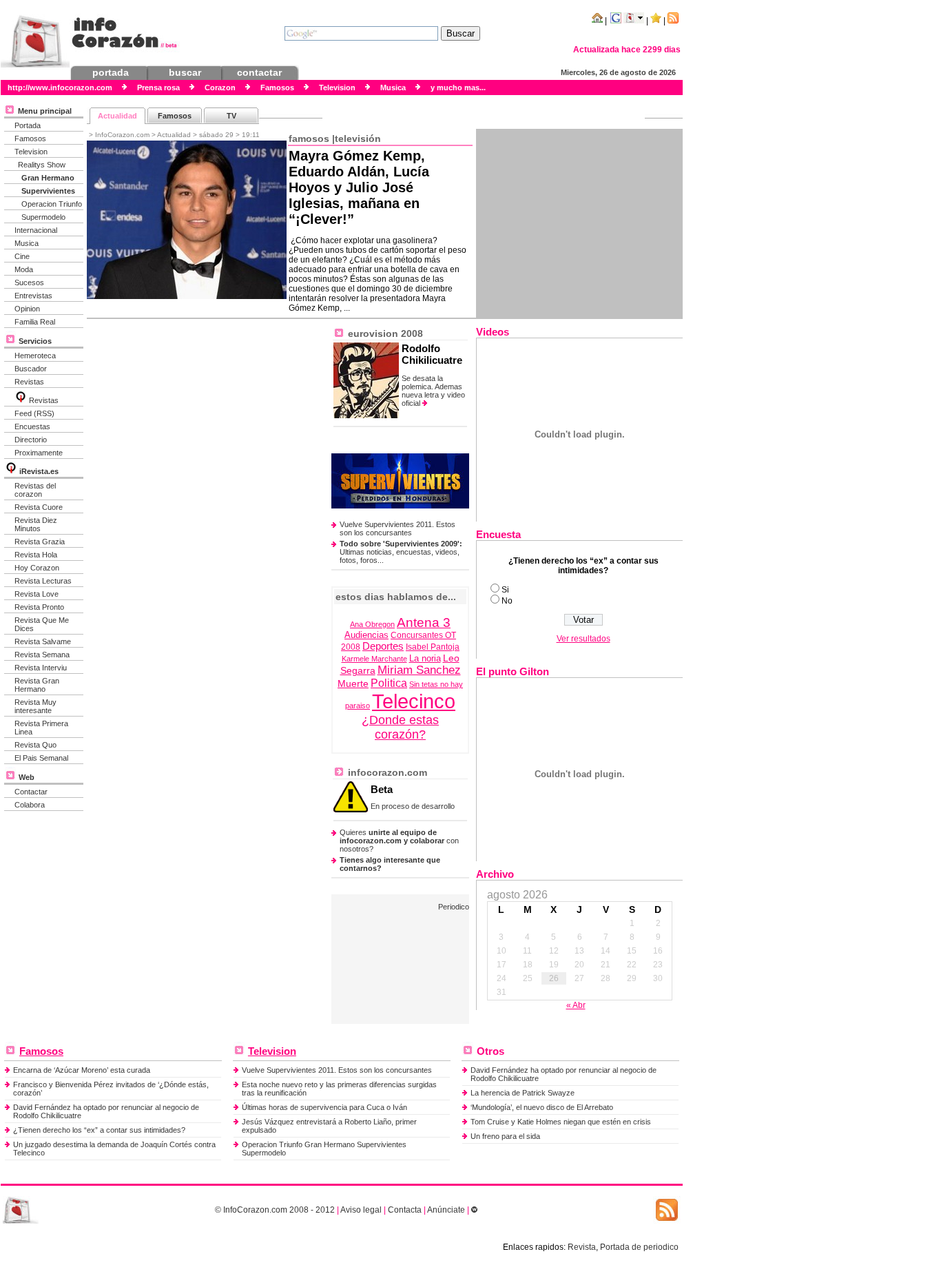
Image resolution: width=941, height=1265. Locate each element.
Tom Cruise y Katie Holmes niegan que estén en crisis (560, 1122)
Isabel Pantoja (432, 647)
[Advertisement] (579, 223)
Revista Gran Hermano (36, 685)
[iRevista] (20, 400)
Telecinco (413, 701)
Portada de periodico (639, 1247)
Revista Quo (35, 745)
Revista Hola (35, 555)
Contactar (31, 792)
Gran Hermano (47, 178)
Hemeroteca (35, 355)
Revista (582, 1247)
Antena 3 (424, 622)
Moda (23, 269)
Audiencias (366, 635)
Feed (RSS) (34, 413)
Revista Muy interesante (35, 706)
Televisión (358, 138)
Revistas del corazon (35, 490)
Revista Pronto (39, 607)
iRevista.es (39, 471)
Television (31, 151)
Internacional (35, 230)
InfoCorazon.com (255, 1210)
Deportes (383, 646)
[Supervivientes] (400, 506)
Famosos (30, 138)
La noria (425, 659)
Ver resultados (583, 639)
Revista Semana (42, 654)
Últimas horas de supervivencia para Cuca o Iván (324, 1107)
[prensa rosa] (21, 1221)
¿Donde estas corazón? (400, 727)
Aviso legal (361, 1210)
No (507, 601)
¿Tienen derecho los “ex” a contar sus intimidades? (99, 1130)
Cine (22, 256)
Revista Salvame (42, 641)
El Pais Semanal (41, 758)
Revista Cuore (38, 507)
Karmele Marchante (374, 659)
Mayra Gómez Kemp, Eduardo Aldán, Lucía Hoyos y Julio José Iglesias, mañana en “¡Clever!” (359, 187)
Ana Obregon (372, 624)
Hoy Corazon (36, 568)
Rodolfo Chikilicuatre (432, 354)
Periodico (453, 907)
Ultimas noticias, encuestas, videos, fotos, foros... (401, 551)
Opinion (27, 309)
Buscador (30, 368)
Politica (389, 683)
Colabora (29, 805)
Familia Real (34, 322)
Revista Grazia (39, 541)
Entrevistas (33, 295)
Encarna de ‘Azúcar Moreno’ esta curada (81, 1070)
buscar (185, 72)
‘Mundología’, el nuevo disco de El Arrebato (541, 1107)
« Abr (576, 1005)
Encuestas (32, 426)
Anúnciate (446, 1210)
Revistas (29, 382)
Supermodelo (43, 217)
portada (110, 72)
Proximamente (38, 453)
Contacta (405, 1210)
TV (231, 116)
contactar (259, 72)
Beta (382, 789)
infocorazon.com (386, 772)
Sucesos (29, 282)
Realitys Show (41, 165)
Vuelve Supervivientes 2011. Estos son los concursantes (397, 528)
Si (505, 590)
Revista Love (36, 594)
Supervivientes (48, 191)
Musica (26, 243)
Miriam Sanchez (419, 670)
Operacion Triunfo (51, 204)
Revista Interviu (40, 668)
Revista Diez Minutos (35, 524)
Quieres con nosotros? (399, 840)
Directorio (30, 439)
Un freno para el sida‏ (505, 1136)
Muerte (353, 683)
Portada (27, 125)
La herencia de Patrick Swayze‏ (522, 1093)
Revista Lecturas (43, 581)
